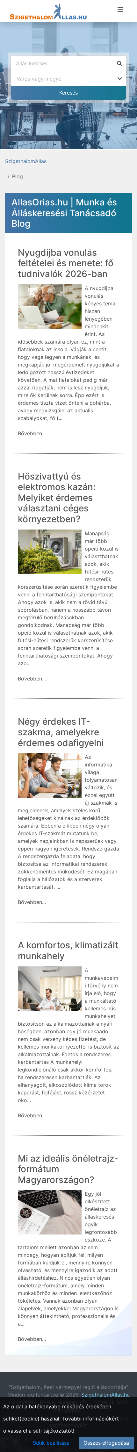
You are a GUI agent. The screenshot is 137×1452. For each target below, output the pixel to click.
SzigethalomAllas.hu (105, 1395)
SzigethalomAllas (26, 161)
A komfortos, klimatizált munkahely (68, 950)
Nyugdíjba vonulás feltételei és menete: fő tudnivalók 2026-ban (65, 263)
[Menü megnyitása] (120, 10)
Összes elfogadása (106, 1443)
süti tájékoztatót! (53, 1430)
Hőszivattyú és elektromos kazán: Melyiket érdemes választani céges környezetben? (57, 497)
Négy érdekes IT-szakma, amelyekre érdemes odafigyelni (61, 732)
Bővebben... (32, 433)
